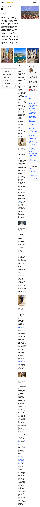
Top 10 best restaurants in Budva (32, 149)
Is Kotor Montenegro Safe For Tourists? (33, 170)
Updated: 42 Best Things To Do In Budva (33, 155)
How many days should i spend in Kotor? (21, 457)
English (34, 2)
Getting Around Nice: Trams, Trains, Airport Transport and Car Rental (33, 130)
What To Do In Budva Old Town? (33, 159)
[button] (15, 67)
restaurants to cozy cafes (21, 361)
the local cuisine (20, 326)
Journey (7, 2)
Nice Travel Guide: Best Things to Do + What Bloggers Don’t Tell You (33, 106)
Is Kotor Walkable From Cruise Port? (33, 174)
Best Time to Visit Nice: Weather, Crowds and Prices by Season (33, 122)
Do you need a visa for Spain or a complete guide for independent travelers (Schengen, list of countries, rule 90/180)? (33, 140)
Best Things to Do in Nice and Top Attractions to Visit (33, 112)
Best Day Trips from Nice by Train (33, 116)
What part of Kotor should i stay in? (21, 462)
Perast (19, 201)
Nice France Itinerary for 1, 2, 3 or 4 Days (33, 100)
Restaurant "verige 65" (33, 178)
